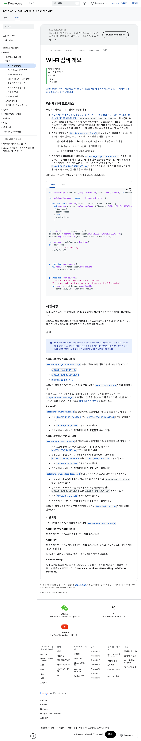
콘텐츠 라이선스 (81, 585)
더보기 (31, 3)
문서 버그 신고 (130, 656)
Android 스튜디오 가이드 (113, 655)
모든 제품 (44, 718)
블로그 (43, 678)
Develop (8, 11)
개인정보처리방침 (63, 670)
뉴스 (42, 674)
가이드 (17, 17)
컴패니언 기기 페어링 (88, 400)
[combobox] (66, 3)
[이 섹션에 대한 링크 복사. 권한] (53, 332)
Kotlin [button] (52, 184)
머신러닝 (60, 656)
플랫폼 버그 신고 (131, 651)
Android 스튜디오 (120, 3)
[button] (18, 52)
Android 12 (95, 673)
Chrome (43, 704)
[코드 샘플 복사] (130, 189)
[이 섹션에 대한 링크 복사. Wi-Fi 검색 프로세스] (76, 104)
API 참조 (110, 665)
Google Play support (129, 661)
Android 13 (95, 669)
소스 (42, 669)
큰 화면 (77, 654)
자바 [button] (63, 184)
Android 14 (95, 664)
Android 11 (95, 678)
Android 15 (95, 660)
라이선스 (61, 728)
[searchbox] (18, 26)
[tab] (52, 184)
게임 (59, 651)
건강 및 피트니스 (63, 660)
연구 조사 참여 (130, 667)
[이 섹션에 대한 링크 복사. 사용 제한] (59, 517)
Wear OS (78, 658)
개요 (5, 17)
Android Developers (54, 50)
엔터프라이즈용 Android (46, 659)
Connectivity (44, 11)
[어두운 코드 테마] (127, 189)
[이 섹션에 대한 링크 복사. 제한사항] (61, 306)
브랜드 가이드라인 (74, 728)
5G (58, 675)
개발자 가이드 (113, 660)
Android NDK (113, 676)
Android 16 (95, 656)
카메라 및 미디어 (63, 664)
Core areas (25, 11)
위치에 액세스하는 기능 (105, 346)
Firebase (44, 709)
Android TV (79, 676)
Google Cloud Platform (50, 713)
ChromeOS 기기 (80, 664)
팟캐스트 (44, 682)
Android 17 (95, 651)
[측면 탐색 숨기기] (33, 736)
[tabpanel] (89, 242)
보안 (42, 665)
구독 (110, 734)
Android (44, 654)
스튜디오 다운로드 (113, 670)
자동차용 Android (77, 670)
